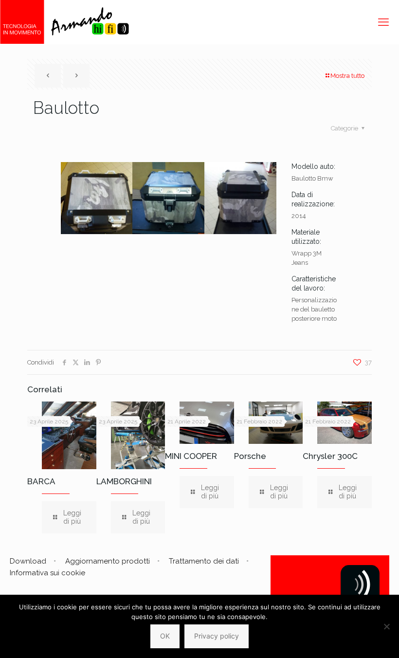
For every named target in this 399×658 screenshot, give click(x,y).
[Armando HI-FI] (64, 22)
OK (165, 636)
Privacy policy (216, 636)
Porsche (250, 456)
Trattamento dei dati (204, 561)
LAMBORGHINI (124, 481)
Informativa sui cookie (47, 572)
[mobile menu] (383, 22)
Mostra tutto (347, 75)
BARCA (41, 481)
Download (28, 561)
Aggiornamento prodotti (107, 561)
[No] (387, 626)
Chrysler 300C (330, 456)
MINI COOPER (191, 456)
